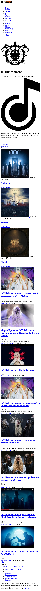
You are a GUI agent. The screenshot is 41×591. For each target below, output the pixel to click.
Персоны (7, 25)
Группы (7, 23)
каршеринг (27, 588)
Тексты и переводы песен (13, 569)
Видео (7, 34)
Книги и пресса (10, 576)
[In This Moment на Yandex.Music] (20, 130)
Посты (7, 8)
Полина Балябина (7, 343)
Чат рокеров (19, 566)
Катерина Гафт (6, 376)
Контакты (8, 580)
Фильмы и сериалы (11, 575)
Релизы (7, 36)
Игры (6, 15)
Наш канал (6, 566)
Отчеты (7, 13)
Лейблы (7, 27)
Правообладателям (11, 578)
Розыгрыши (8, 18)
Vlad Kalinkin (5, 303)
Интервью (8, 17)
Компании (8, 573)
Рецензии (8, 20)
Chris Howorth (5, 144)
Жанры (7, 571)
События (7, 11)
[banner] (7, 3)
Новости (7, 10)
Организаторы (9, 29)
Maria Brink (4, 146)
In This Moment (5, 187)
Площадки (8, 30)
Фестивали (8, 32)
